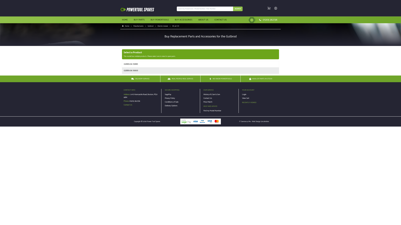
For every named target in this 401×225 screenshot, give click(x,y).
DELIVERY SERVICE (142, 78)
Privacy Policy (170, 98)
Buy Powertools (160, 19)
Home (125, 19)
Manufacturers (138, 26)
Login (244, 94)
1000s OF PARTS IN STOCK (262, 79)
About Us (203, 19)
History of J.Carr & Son (211, 94)
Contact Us (220, 19)
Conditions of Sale (171, 102)
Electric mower (163, 26)
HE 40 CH (175, 26)
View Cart (245, 98)
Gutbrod (150, 26)
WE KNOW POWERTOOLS (222, 78)
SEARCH (238, 8)
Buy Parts (139, 19)
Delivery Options (171, 105)
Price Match (207, 102)
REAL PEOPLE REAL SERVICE (182, 78)
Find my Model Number (212, 110)
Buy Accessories (183, 19)
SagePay (168, 94)
